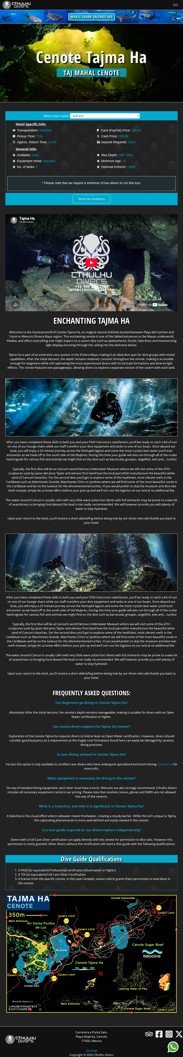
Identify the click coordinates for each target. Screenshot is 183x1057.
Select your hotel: (56, 116)
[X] (179, 1034)
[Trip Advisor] (149, 1034)
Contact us (165, 764)
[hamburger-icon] (175, 5)
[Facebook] (159, 1034)
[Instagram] (169, 1034)
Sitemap (91, 1050)
